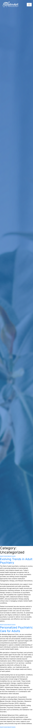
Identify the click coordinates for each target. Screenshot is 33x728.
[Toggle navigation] (29, 4)
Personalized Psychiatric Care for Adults (16, 629)
